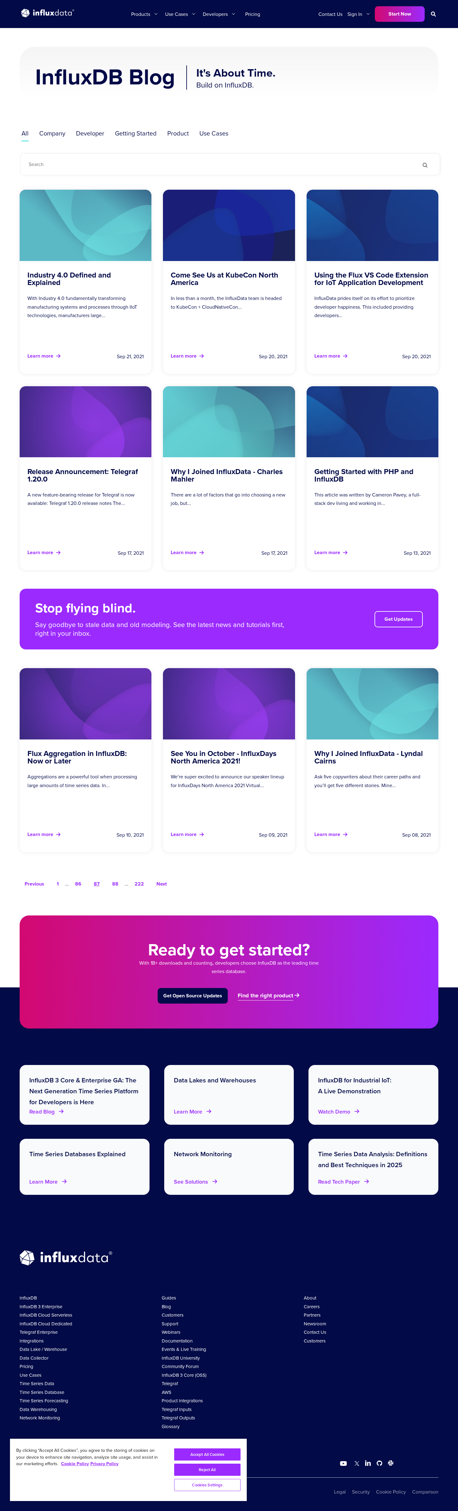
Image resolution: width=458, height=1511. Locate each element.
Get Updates (398, 619)
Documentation (177, 1341)
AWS (166, 1392)
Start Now (400, 13)
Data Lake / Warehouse (43, 1349)
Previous (34, 883)
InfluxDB (28, 1298)
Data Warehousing (38, 1409)
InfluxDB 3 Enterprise (41, 1306)
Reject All (207, 1470)
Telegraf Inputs (177, 1409)
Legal (340, 1491)
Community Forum (180, 1366)
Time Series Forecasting (44, 1400)
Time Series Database (42, 1392)
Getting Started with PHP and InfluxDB (363, 475)
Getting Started (136, 133)
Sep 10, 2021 (130, 834)
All (25, 133)
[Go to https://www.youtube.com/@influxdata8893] (344, 1463)
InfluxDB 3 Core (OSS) (184, 1375)
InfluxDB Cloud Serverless (46, 1315)
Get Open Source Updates (192, 995)
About (310, 1298)
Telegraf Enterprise (39, 1332)
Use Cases (213, 133)
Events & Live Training (184, 1349)
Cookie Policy (391, 1491)
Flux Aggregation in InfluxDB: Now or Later (77, 757)
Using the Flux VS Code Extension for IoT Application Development (371, 278)
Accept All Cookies (207, 1454)
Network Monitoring (40, 1417)
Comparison (425, 1491)
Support (170, 1323)
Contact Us (330, 14)
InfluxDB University (181, 1358)
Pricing (252, 14)
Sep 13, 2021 (417, 552)
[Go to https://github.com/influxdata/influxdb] (379, 1464)
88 (115, 883)
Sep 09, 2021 (273, 834)
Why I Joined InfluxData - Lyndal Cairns (368, 757)
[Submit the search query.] (425, 165)
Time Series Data (37, 1383)
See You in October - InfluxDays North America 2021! (223, 757)
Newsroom (315, 1323)
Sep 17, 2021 (131, 552)
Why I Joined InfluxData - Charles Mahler (227, 475)
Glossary (170, 1426)
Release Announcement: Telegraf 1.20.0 (82, 475)
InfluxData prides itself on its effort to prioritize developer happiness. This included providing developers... (364, 306)
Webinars (171, 1332)
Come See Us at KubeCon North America (224, 278)
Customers (173, 1315)
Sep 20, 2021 (273, 356)
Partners (312, 1315)
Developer (90, 133)
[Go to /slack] (389, 1464)
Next (161, 883)
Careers (312, 1306)
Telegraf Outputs (178, 1417)
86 (78, 883)
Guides (169, 1298)
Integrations (32, 1341)
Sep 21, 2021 (130, 356)
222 (139, 883)
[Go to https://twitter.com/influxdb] (355, 1464)
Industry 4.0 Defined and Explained (69, 278)
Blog (166, 1306)
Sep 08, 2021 (416, 834)
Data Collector (34, 1358)
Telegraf (170, 1383)
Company (52, 133)
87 (97, 883)
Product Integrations (182, 1400)
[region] (128, 1470)
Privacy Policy (104, 1463)
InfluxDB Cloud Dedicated (46, 1323)
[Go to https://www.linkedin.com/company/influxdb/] (368, 1463)
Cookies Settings (207, 1485)
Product (178, 133)
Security (361, 1491)
